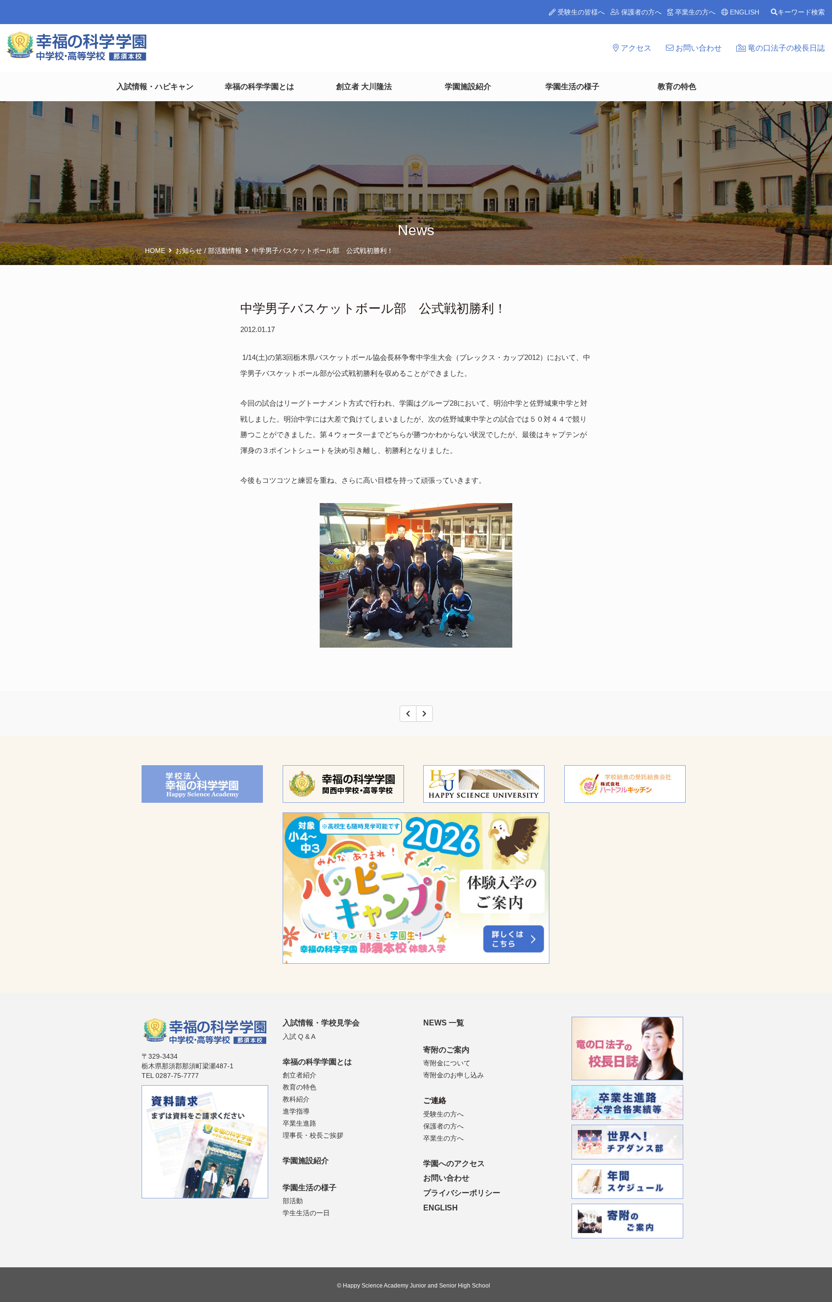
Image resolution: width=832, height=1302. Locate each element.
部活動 (293, 1201)
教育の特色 (677, 86)
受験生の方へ (443, 1114)
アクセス (635, 48)
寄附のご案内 (446, 1050)
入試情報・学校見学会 (321, 1023)
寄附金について (446, 1063)
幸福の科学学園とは (259, 86)
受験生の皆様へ (580, 12)
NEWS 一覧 (443, 1023)
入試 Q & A (299, 1036)
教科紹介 (296, 1099)
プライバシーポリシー (461, 1193)
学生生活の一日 (306, 1213)
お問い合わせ (698, 48)
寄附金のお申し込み (453, 1075)
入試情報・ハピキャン (155, 86)
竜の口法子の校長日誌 (785, 48)
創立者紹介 (299, 1075)
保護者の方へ (640, 12)
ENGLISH (743, 12)
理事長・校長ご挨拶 (313, 1135)
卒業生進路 (299, 1123)
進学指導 (296, 1111)
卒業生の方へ (694, 12)
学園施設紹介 (468, 86)
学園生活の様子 (572, 86)
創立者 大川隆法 (364, 86)
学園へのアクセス (454, 1163)
